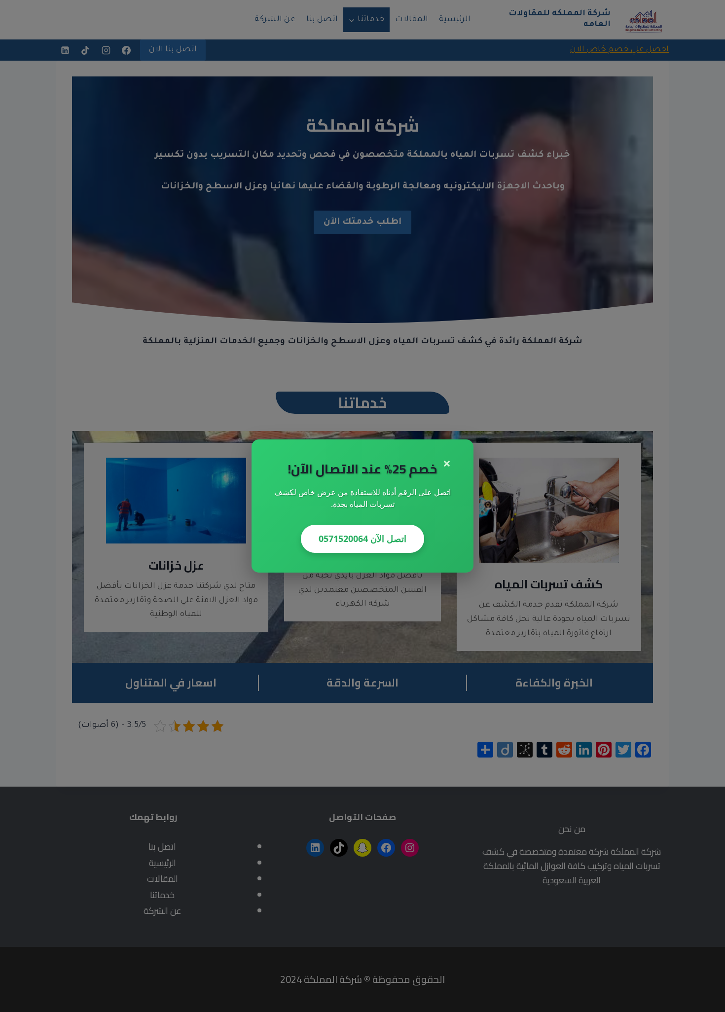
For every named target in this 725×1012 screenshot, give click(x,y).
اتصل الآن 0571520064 (362, 538)
